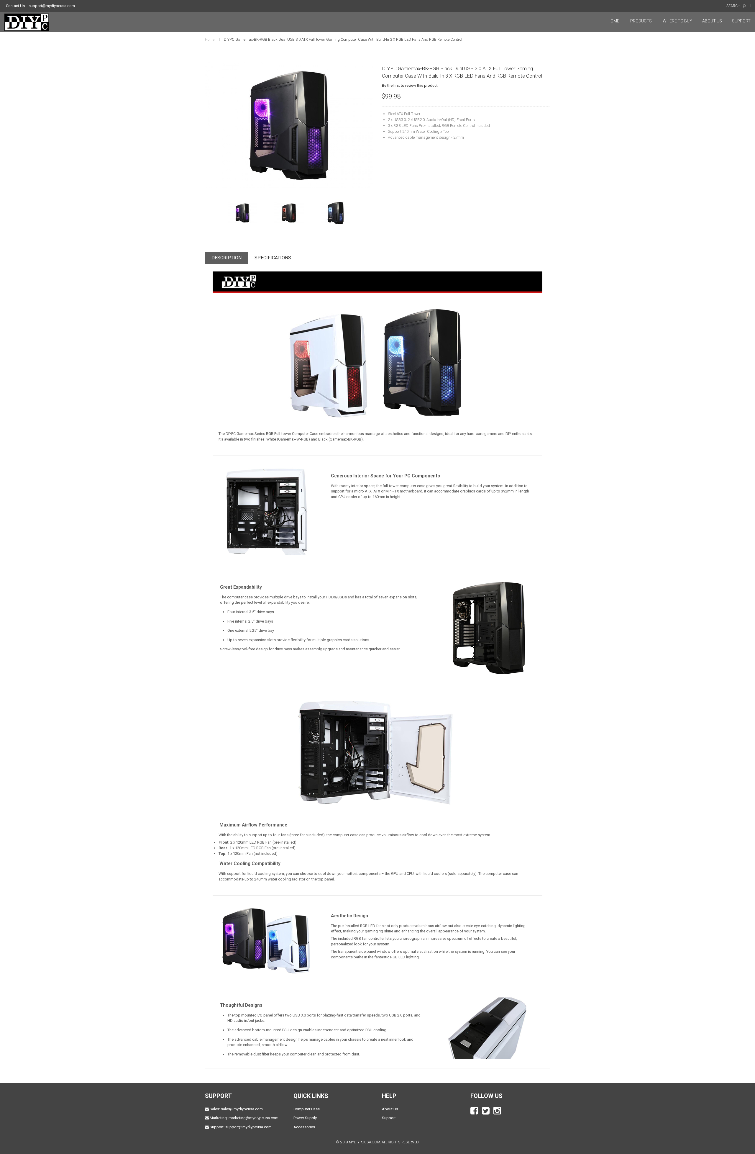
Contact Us (15, 6)
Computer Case (306, 1109)
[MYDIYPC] (30, 22)
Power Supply (305, 1118)
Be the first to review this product (410, 85)
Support (389, 1118)
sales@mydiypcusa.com (242, 1109)
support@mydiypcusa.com (52, 6)
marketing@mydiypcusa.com (253, 1118)
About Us (390, 1109)
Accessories (304, 1127)
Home (209, 39)
